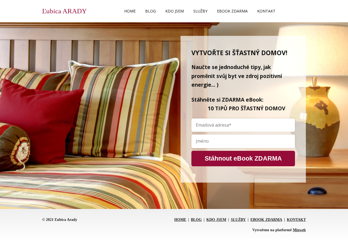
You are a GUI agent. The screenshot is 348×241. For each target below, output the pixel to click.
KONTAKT (266, 11)
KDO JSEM (174, 11)
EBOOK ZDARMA (232, 11)
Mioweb (299, 230)
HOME (130, 11)
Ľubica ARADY (64, 11)
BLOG (150, 11)
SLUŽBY (200, 11)
